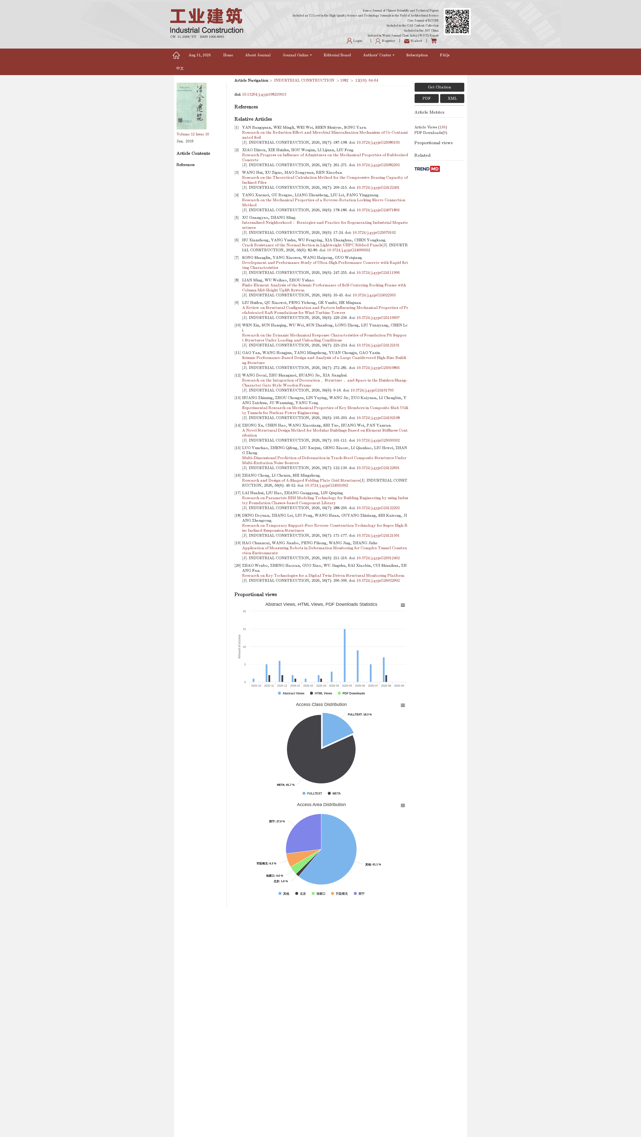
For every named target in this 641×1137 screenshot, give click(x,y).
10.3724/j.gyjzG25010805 (378, 367)
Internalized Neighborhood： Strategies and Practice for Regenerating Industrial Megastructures (325, 225)
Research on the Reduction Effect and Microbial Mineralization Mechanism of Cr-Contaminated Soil (325, 135)
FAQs (445, 55)
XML (452, 98)
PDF (426, 98)
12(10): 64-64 (366, 80)
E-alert (416, 41)
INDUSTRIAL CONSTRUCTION (304, 80)
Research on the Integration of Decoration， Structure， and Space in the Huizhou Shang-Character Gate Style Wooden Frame (324, 383)
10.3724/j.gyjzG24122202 (378, 508)
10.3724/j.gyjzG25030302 (378, 440)
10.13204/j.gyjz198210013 (264, 94)
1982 (344, 80)
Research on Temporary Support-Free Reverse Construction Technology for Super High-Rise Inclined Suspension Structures (325, 528)
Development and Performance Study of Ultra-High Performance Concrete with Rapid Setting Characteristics (325, 265)
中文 (180, 68)
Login (357, 41)
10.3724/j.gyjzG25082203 (378, 165)
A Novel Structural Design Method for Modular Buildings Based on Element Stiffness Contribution (325, 433)
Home (228, 55)
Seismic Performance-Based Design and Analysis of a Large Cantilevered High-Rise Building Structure (324, 360)
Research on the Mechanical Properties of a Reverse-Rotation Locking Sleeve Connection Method (323, 202)
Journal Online (295, 55)
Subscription (417, 55)
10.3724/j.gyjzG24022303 (374, 295)
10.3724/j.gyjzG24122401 (378, 187)
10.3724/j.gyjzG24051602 (326, 485)
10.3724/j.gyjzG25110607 (378, 317)
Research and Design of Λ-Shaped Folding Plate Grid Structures (301, 480)
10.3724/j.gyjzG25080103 (378, 142)
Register (388, 41)
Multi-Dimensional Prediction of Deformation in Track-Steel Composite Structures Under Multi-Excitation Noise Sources (324, 460)
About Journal (258, 55)
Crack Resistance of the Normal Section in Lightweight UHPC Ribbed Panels (312, 245)
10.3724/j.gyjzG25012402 (378, 558)
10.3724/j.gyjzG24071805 (378, 210)
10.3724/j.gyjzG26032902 (378, 580)
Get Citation (439, 87)
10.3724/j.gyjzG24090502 (348, 250)
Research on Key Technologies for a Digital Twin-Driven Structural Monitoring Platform (323, 575)
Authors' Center (377, 55)
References (186, 164)
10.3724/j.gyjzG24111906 (378, 272)
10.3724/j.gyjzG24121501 (378, 535)
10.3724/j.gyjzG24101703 (372, 390)
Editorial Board (337, 55)
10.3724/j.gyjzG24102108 (378, 418)
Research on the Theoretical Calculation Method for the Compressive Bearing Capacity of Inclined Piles (325, 180)
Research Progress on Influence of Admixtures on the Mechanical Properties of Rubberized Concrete (325, 157)
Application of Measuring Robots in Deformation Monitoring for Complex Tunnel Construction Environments (324, 550)
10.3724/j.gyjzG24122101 (378, 345)
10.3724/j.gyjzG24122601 (378, 468)
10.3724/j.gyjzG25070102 (374, 232)
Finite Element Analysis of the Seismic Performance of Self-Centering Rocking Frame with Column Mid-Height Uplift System (324, 287)
